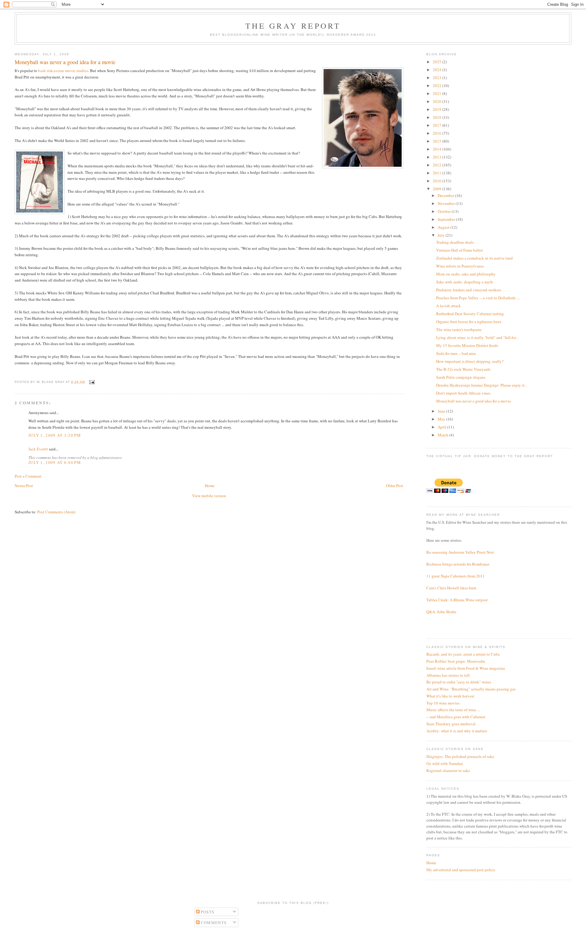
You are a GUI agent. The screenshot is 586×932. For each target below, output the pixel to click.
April (442, 427)
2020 (437, 101)
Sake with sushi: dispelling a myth (464, 282)
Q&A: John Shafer (441, 611)
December (446, 195)
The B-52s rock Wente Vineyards (463, 369)
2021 (437, 93)
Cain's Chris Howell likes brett (451, 588)
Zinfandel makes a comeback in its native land (474, 258)
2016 (437, 133)
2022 (437, 85)
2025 (437, 61)
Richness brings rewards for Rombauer (457, 564)
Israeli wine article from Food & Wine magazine (465, 668)
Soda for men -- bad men (456, 353)
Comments (213, 922)
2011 (437, 173)
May (442, 419)
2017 (437, 125)
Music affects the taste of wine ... (453, 709)
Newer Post (24, 485)
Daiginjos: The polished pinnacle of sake (460, 756)
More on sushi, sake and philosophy (466, 274)
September (447, 219)
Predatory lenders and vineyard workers (468, 290)
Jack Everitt (38, 449)
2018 (437, 117)
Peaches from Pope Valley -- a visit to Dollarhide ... (477, 297)
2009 (437, 188)
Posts (207, 912)
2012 (437, 165)
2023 (437, 77)
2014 (437, 149)
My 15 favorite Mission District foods (467, 345)
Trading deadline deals (455, 242)
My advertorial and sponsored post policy (460, 869)
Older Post (394, 485)
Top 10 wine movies (443, 703)
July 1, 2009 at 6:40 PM (54, 462)
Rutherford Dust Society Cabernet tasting (470, 313)
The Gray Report (293, 25)
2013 (437, 157)
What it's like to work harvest (450, 696)
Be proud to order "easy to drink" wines (458, 682)
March (443, 435)
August (444, 227)
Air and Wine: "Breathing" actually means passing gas (470, 689)
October (445, 211)
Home (210, 485)
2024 (437, 69)
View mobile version (209, 495)
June (442, 411)
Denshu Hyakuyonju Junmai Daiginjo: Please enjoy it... (481, 385)
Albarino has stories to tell (448, 675)
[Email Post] (91, 382)
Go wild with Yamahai (444, 763)
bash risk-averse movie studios (63, 70)
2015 (437, 141)
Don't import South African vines (463, 393)
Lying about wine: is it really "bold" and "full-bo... (477, 337)
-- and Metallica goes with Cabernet (455, 716)
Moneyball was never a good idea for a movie (473, 401)
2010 (437, 181)
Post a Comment (28, 476)
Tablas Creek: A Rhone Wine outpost (457, 600)
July (442, 235)
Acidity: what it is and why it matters (456, 731)
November (447, 203)
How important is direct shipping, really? (470, 361)
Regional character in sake (448, 770)
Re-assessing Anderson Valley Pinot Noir (460, 552)
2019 (437, 109)
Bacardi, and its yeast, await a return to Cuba (463, 654)
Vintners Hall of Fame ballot (459, 250)
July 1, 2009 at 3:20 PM (54, 435)
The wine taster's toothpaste (459, 329)
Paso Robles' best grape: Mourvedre (455, 661)
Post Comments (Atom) (56, 512)
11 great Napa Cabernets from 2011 (455, 576)
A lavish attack (448, 305)
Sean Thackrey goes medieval (451, 723)
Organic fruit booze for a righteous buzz (468, 321)
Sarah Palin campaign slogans (460, 377)
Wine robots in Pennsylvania (460, 266)
